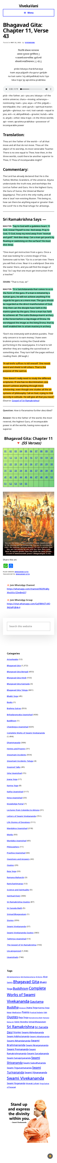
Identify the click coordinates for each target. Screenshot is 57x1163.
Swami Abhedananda (33, 1032)
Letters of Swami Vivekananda (21, 816)
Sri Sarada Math (14, 908)
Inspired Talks (13, 767)
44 (21, 477)
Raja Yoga (11, 871)
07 (36, 451)
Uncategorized (14, 951)
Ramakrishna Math (36, 1018)
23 (15, 464)
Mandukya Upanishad (17, 828)
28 (41, 464)
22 (10, 464)
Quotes (10, 865)
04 (21, 451)
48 (41, 477)
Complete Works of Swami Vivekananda (26, 732)
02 (10, 451)
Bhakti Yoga (12, 696)
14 (21, 457)
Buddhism (11, 720)
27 (36, 464)
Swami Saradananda (38, 1053)
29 (46, 464)
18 (41, 457)
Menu (31, 12)
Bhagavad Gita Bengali (17, 671)
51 (5, 483)
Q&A (45, 1012)
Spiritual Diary (13, 895)
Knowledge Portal (15, 803)
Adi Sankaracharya (13, 977)
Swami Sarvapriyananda (19, 1058)
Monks (10, 834)
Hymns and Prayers (16, 748)
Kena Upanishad (14, 797)
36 (31, 470)
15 (26, 457)
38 (41, 470)
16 (31, 457)
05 (26, 451)
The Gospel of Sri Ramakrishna (21, 944)
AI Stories (39, 977)
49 (46, 477)
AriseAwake (12, 659)
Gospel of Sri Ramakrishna (25, 400)
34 (21, 470)
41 (5, 477)
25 (26, 464)
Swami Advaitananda (39, 1036)
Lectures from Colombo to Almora (23, 810)
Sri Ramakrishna (20, 1026)
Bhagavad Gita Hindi (16, 677)
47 (36, 477)
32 (10, 470)
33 (15, 470)
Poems (25, 1012)
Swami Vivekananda (16, 926)
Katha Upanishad (15, 791)
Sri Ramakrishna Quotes (18, 902)
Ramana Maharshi (15, 877)
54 (21, 483)
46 (31, 477)
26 (31, 464)
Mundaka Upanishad (16, 840)
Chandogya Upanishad (17, 726)
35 (26, 470)
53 (15, 483)
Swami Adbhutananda (18, 1036)
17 (36, 457)
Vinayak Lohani (32, 1083)
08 (41, 451)
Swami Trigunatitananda (19, 1067)
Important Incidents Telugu (20, 761)
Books (10, 702)
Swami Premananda (18, 1049)
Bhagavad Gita (21, 572)
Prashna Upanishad (16, 852)
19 (46, 457)
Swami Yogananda (16, 1083)
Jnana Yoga (12, 779)
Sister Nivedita (21, 1021)
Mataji (9, 1012)
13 (15, 457)
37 (36, 470)
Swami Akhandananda (18, 1040)
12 (10, 457)
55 (26, 483)
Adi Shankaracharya (28, 977)
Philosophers (13, 846)
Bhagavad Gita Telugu (17, 690)
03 (15, 451)
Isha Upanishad (14, 773)
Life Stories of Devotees (18, 822)
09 (46, 451)
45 (26, 477)
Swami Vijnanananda (36, 1072)
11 (5, 457)
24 (21, 464)
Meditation (16, 1012)
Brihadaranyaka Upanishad (20, 714)
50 (51, 477)
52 (10, 483)
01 (5, 451)
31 (5, 470)
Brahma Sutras (14, 708)
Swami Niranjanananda (37, 1045)
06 (31, 451)
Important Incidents (16, 754)
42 (10, 477)
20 (51, 457)
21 (5, 464)
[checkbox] (50, 1156)
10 (51, 451)
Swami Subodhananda (34, 1062)
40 (51, 470)
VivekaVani (28, 5)
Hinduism (22, 1008)
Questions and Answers (18, 859)
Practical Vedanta (36, 1012)
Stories (10, 920)
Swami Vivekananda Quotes (20, 932)
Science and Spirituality (18, 889)
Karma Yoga (12, 785)
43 (15, 477)
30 (51, 464)
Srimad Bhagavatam (16, 914)
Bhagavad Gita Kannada (18, 683)
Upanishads (12, 957)
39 (46, 470)
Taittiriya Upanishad (16, 938)
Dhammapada (13, 742)
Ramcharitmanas (15, 883)
